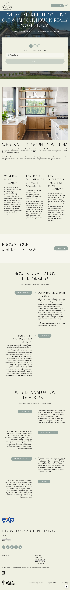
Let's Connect (39, 563)
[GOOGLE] (20, 547)
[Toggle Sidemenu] (66, 5)
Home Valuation (40, 561)
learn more (61, 248)
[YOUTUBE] (16, 547)
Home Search (39, 557)
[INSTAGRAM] (8, 547)
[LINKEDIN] (12, 547)
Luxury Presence (38, 582)
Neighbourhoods (40, 559)
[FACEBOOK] (3, 547)
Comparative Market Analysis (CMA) (49, 299)
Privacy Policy (64, 582)
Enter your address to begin (35, 51)
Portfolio (38, 556)
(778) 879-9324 (6, 538)
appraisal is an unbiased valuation (16, 345)
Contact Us (57, 5)
